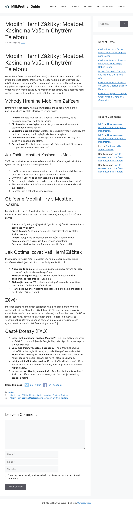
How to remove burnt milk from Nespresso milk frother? (112, 127)
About (63, 6)
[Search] (124, 24)
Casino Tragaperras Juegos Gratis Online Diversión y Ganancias (112, 96)
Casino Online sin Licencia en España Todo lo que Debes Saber (112, 63)
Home (53, 6)
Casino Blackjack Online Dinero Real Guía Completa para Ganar (112, 52)
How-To (75, 6)
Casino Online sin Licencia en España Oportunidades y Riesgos (112, 85)
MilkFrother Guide (25, 6)
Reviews (88, 6)
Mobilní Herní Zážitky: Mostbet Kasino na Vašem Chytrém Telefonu (39, 395)
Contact (121, 6)
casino (11, 392)
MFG (100, 124)
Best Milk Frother (105, 6)
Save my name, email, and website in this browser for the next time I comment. (44, 477)
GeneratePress (84, 503)
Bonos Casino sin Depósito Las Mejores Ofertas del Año (112, 74)
